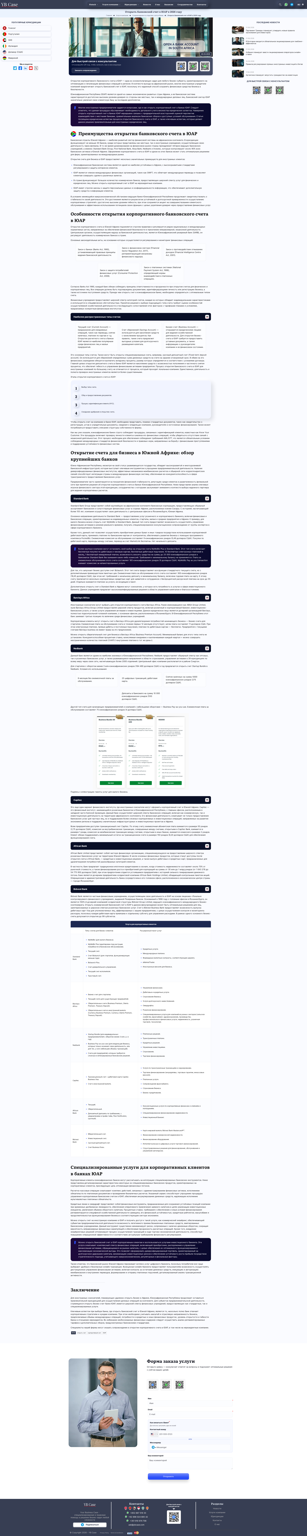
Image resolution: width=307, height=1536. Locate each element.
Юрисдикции (131, 4)
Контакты (201, 4)
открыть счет (81, 1333)
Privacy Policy (104, 1533)
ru (299, 4)
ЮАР (104, 1333)
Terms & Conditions (117, 1533)
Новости (147, 4)
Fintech (92, 4)
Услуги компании (110, 4)
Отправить (168, 1476)
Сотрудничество (185, 4)
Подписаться (92, 1524)
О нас (157, 4)
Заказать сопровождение (85, 70)
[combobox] (154, 1434)
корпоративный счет (94, 1333)
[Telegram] (181, 66)
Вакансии (168, 4)
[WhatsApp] (193, 66)
